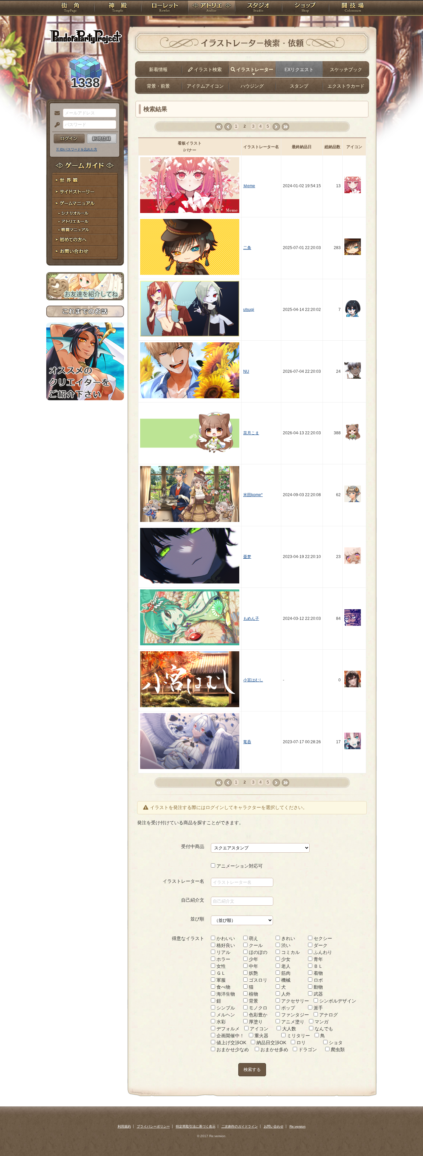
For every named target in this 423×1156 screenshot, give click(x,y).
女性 (220, 966)
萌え (253, 938)
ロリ (300, 1042)
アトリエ (211, 8)
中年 (253, 966)
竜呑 (247, 742)
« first (218, 127)
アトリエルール (85, 222)
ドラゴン (307, 1049)
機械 (285, 980)
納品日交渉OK (270, 1042)
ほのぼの (257, 952)
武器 (317, 994)
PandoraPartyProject (85, 36)
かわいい (225, 938)
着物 (317, 973)
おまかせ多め (273, 1049)
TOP (70, 8)
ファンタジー (294, 1014)
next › (276, 127)
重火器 (260, 1035)
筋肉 (285, 973)
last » (285, 127)
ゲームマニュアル (85, 203)
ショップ (305, 8)
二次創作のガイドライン (239, 1126)
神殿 (117, 8)
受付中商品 (192, 846)
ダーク (319, 945)
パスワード (55, 125)
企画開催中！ (229, 1035)
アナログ (328, 1014)
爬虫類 (337, 1049)
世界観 (85, 180)
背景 (253, 1001)
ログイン (69, 139)
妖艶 (253, 973)
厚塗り (255, 1021)
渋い (285, 945)
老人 (285, 966)
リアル (222, 952)
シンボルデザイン (337, 1001)
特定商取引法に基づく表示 (195, 1126)
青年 (317, 959)
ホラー (222, 959)
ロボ (317, 980)
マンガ (320, 1021)
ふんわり (322, 952)
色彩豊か (257, 1014)
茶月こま (251, 433)
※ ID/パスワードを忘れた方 (76, 149)
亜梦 (247, 556)
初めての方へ (85, 240)
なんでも (323, 1028)
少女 (285, 959)
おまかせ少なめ (232, 1049)
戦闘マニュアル (85, 230)
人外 (285, 994)
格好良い (225, 945)
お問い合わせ (85, 251)
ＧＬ (220, 973)
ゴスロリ (257, 980)
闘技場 (353, 8)
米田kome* (253, 494)
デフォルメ (227, 1028)
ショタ (335, 1042)
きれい (287, 938)
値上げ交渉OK (230, 1042)
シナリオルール (85, 213)
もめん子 (251, 618)
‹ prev (228, 127)
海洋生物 (225, 994)
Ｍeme (249, 186)
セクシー (322, 938)
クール (255, 945)
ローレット (164, 8)
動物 (317, 987)
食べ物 (222, 987)
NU (246, 371)
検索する (252, 1069)
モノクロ (257, 1007)
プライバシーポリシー (153, 1126)
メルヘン (225, 1014)
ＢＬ (317, 966)
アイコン (258, 1028)
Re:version (297, 1126)
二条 (247, 247)
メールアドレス (55, 113)
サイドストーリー (85, 192)
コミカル (290, 952)
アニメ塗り (292, 1021)
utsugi (248, 309)
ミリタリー (298, 1035)
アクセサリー (294, 1001)
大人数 (288, 1028)
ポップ (287, 1007)
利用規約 (124, 1126)
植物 (253, 994)
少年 (253, 959)
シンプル (225, 1007)
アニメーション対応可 (239, 866)
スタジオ (258, 8)
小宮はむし (253, 680)
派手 (317, 1007)
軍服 (220, 980)
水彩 (220, 1021)
